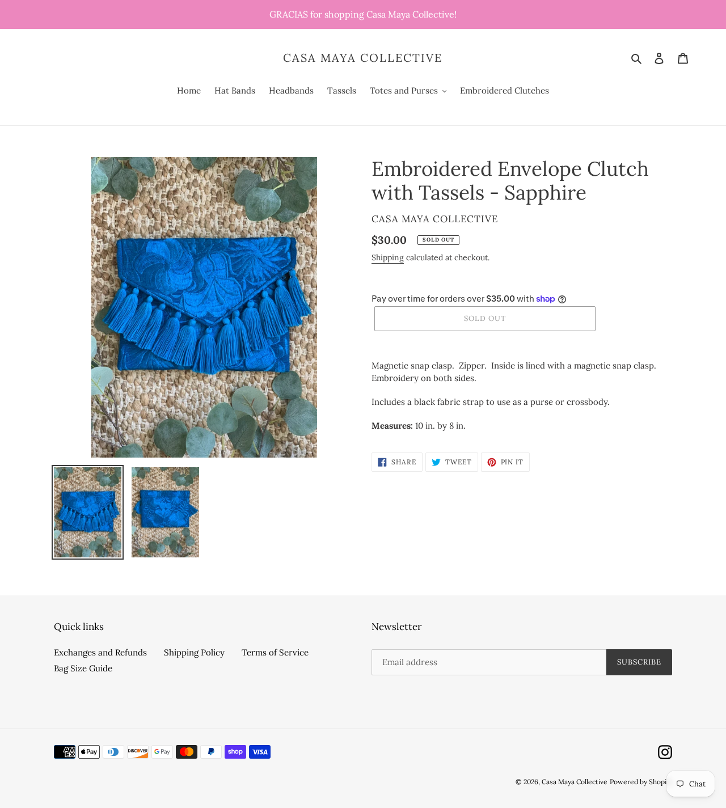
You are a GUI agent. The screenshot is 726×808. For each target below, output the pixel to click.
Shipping (388, 257)
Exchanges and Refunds (100, 652)
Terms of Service (275, 652)
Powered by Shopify (641, 781)
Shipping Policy (194, 652)
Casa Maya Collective (362, 58)
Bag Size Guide (83, 668)
